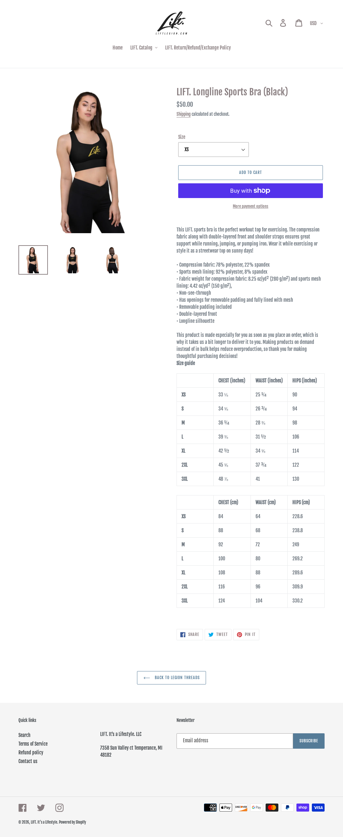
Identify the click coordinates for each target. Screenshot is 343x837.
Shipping (184, 114)
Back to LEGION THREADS (176, 677)
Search (24, 735)
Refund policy (30, 752)
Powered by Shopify (72, 822)
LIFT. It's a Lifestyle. (45, 822)
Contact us (28, 761)
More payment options (250, 206)
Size (181, 137)
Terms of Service (33, 744)
